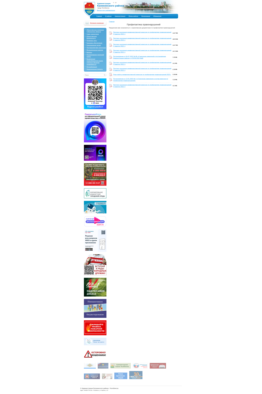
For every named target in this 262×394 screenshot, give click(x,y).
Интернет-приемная (97, 23)
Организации (145, 16)
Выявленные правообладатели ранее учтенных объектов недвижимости (95, 61)
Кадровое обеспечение (94, 43)
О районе (108, 16)
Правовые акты (92, 40)
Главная (99, 16)
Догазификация (92, 67)
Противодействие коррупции (96, 47)
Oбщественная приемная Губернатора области (95, 30)
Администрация (120, 16)
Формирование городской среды (95, 55)
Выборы (89, 52)
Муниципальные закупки (95, 50)
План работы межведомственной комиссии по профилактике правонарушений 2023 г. (142, 74)
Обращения (157, 16)
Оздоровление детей (94, 45)
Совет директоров (93, 34)
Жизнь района (133, 16)
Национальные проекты (95, 69)
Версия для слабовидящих (106, 10)
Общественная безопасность (92, 37)
